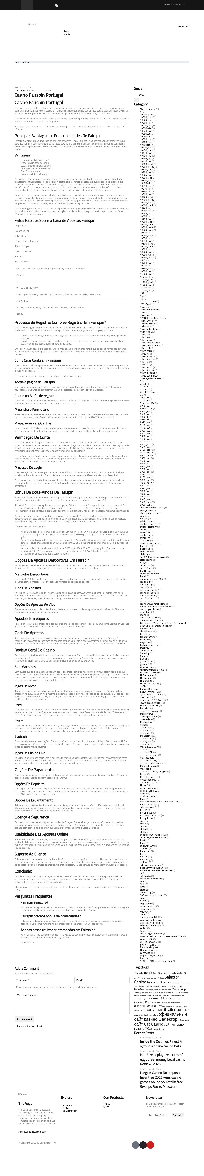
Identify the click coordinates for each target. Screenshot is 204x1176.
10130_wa (145, 153)
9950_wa (145, 505)
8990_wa (145, 414)
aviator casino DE (149, 524)
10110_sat (146, 147)
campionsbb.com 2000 (151, 579)
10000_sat (146, 117)
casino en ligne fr (148, 590)
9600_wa (145, 461)
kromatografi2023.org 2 (152, 700)
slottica (144, 889)
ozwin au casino (148, 796)
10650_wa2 (146, 257)
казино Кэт (142, 1002)
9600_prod (146, 450)
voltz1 (143, 928)
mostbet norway (148, 760)
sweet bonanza (148, 906)
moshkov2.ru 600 (149, 746)
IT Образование (149, 683)
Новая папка (147, 950)
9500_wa (145, 441)
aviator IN (145, 529)
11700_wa (145, 285)
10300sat (145, 183)
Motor (143, 774)
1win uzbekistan (148, 323)
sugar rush (145, 903)
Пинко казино (161, 986)
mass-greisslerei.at (149, 711)
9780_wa (145, 477)
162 (142, 293)
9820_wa (145, 488)
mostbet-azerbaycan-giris (153, 771)
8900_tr (144, 411)
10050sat (145, 133)
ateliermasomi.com (149, 513)
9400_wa (145, 439)
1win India (145, 315)
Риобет (139, 989)
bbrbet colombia (148, 551)
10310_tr (145, 188)
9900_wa (145, 496)
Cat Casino (179, 973)
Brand (143, 576)
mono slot (145, 733)
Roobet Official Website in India (156, 870)
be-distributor (185, 26)
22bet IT (144, 389)
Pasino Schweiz (148, 804)
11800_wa (145, 287)
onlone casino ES (148, 790)
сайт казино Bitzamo (156, 1029)
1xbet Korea (146, 351)
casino (143, 587)
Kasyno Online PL (149, 691)
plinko (143, 823)
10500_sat (146, 221)
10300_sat (146, 180)
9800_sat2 (146, 483)
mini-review (146, 719)
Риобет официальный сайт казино (158, 989)
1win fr (143, 312)
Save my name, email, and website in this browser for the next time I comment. (57, 987)
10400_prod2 (147, 197)
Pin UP (143, 810)
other (143, 793)
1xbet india (145, 348)
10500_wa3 (146, 227)
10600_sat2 (146, 246)
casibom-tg (146, 584)
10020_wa (145, 131)
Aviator (144, 518)
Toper (143, 914)
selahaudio (145, 876)
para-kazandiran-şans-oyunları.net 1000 (160, 801)
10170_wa (145, 161)
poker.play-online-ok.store (153, 837)
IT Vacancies (146, 678)
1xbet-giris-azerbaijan (151, 378)
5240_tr (144, 400)
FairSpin (25, 62)
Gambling (144, 653)
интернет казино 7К (147, 995)
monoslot (145, 744)
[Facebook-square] (135, 1145)
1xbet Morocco (147, 359)
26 (141, 395)
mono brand (146, 730)
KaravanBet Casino (149, 689)
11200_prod (146, 282)
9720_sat (145, 471)
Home (18, 62)
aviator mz (145, 535)
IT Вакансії (146, 680)
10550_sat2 (146, 235)
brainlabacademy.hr (149, 573)
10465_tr (145, 213)
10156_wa (145, 158)
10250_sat (146, 177)
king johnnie (146, 697)
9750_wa (145, 474)
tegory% (144, 911)
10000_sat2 (146, 120)
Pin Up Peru (146, 818)
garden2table (146, 661)
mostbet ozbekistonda (151, 763)
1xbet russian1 (147, 373)
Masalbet (145, 708)
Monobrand (146, 735)
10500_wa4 (146, 230)
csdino (143, 615)
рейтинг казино (183, 1020)
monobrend (145, 738)
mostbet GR (146, 752)
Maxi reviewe (146, 713)
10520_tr (145, 232)
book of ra (145, 565)
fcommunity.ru (147, 636)
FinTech (144, 639)
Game (143, 656)
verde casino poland (150, 922)
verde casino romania (150, 925)
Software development (152, 895)
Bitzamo (154, 973)
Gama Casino (146, 650)
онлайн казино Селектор (171, 1006)
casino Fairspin (60, 146)
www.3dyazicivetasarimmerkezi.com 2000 (161, 936)
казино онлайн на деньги (173, 1002)
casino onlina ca (148, 593)
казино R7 (176, 998)
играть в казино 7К (161, 992)
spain (142, 898)
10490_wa (145, 219)
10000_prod (146, 114)
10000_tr (145, 122)
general (143, 664)
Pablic (143, 799)
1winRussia (146, 331)
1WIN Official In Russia (151, 318)
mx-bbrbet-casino (149, 782)
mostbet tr (145, 768)
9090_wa (145, 422)
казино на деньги (157, 1002)
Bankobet (145, 546)
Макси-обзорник (149, 947)
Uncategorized (147, 917)
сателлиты (146, 953)
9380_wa (145, 436)
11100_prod (146, 279)
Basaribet (145, 548)
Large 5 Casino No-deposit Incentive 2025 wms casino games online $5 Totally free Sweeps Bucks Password (161, 1079)
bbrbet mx (145, 554)
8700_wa (145, 406)
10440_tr (145, 208)
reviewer (144, 862)
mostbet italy (147, 757)
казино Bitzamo (160, 998)
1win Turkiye (146, 320)
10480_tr (145, 216)
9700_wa (145, 469)
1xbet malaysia (147, 356)
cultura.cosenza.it (149, 617)
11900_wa (145, 290)
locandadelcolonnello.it (151, 702)
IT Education (146, 675)
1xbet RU (144, 364)
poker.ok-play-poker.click (152, 834)
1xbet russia (146, 367)
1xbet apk (145, 337)
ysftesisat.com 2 (149, 942)
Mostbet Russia (148, 766)
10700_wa (145, 263)
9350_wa (145, 433)
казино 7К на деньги (141, 998)
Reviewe (144, 859)
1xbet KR (144, 353)
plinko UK (144, 829)
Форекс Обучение (150, 955)
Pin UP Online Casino (150, 815)
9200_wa (145, 428)
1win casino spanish (150, 309)
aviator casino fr (148, 526)
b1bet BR (145, 540)
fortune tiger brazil (149, 645)
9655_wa (145, 463)
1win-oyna (145, 326)
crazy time (145, 612)
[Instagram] (143, 1145)
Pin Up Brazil (146, 812)
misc (142, 724)
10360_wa (145, 194)
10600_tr (145, 249)
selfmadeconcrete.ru (150, 878)
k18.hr (143, 686)
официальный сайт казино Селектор (160, 1016)
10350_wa (145, 191)
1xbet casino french (150, 345)
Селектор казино (140, 992)
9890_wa (145, 494)
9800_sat (145, 480)
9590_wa (145, 447)
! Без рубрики (147, 109)
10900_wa (145, 271)
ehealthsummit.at (149, 631)
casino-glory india (149, 609)
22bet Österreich (148, 392)
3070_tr (144, 397)
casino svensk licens (150, 601)
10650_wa (145, 254)
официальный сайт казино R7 (167, 1010)
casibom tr (145, 581)
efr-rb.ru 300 (146, 628)
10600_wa (145, 252)
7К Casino (141, 973)
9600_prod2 (146, 452)
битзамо (150, 992)
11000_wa (145, 274)
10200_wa (145, 172)
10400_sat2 (146, 205)
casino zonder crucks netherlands (156, 606)
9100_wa (145, 425)
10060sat (145, 136)
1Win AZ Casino (148, 301)
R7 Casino (161, 977)
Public (143, 843)
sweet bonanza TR (149, 909)
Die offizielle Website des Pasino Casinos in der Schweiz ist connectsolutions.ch (164, 624)
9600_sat (145, 458)
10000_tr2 (146, 125)
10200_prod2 (147, 166)
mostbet (144, 749)
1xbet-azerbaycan (149, 375)
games (143, 658)
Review (143, 856)
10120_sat (146, 150)
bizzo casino (146, 560)
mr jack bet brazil (148, 779)
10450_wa (145, 210)
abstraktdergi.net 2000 (152, 507)
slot (142, 881)
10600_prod (146, 243)
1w (141, 298)
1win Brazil (145, 307)
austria (143, 516)
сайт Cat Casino (148, 1024)
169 (142, 296)
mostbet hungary (149, 755)
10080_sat (146, 139)
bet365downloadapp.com (153, 557)
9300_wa (145, 430)
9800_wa (145, 485)
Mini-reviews (146, 722)
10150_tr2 (146, 156)
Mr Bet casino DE (149, 777)
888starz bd (146, 408)
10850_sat (146, 268)
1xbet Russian (147, 370)
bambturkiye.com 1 (149, 543)
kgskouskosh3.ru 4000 (151, 694)
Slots (142, 884)
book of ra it (146, 568)
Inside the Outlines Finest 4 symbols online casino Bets (161, 1043)
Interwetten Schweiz (150, 672)
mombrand (145, 727)
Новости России (159, 982)
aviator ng (145, 538)
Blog (142, 562)
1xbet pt (144, 362)
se (141, 873)
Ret (142, 854)
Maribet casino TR (149, 705)
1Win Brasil (145, 304)
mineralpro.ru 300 (149, 716)
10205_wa (145, 175)
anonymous (146, 510)
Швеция (144, 958)
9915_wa (145, 499)
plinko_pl (144, 832)
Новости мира (177, 982)
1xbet (143, 334)
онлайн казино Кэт (148, 1006)
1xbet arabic (146, 340)
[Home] (32, 24)
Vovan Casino (146, 931)
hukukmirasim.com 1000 (152, 670)
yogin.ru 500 (146, 939)
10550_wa (145, 241)
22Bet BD (145, 386)
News (143, 785)
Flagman (144, 642)
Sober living (146, 892)
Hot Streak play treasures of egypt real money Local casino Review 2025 (162, 1059)
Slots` (143, 887)
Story (143, 900)
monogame (146, 741)
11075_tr (145, 276)
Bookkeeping (146, 571)
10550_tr (145, 238)
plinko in (144, 826)
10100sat (145, 144)
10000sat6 (146, 128)
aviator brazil (146, 521)
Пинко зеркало (150, 986)
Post (142, 840)
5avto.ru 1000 (147, 403)
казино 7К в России (177, 995)
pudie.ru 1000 (147, 845)
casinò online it (147, 598)
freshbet (144, 647)
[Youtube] (150, 1145)
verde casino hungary (150, 920)
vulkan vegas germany (151, 933)
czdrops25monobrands (151, 620)
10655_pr (145, 260)
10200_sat (146, 169)
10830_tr (145, 265)
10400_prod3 (147, 199)
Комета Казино (148, 944)
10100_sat (146, 142)
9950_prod (146, 502)
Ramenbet (145, 851)
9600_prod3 (146, 455)
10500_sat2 (146, 224)
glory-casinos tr (148, 667)
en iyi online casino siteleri (148, 977)
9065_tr (144, 419)
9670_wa (145, 466)
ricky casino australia (150, 865)
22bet (143, 384)
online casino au (148, 788)
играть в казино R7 (175, 992)
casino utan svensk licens (152, 603)
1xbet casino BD (148, 342)
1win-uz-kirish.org (149, 329)
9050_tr (144, 417)
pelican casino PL (148, 807)
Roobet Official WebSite (152, 867)
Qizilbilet (144, 848)
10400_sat (146, 202)
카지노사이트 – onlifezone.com (156, 961)
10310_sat (146, 186)
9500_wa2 (145, 444)
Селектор (179, 989)
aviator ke (145, 532)
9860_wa (145, 491)
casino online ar (147, 595)
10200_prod (146, 164)
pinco (142, 821)
